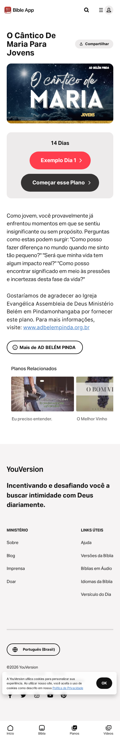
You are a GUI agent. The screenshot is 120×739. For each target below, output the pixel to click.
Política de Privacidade (67, 688)
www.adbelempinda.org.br (56, 327)
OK (104, 683)
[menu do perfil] (105, 10)
